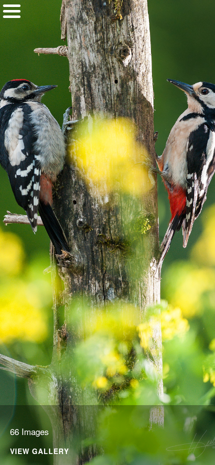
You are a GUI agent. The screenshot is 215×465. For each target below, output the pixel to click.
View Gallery (39, 452)
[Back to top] (12, 48)
